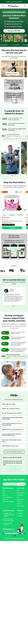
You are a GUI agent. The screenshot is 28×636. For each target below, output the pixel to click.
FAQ (18, 490)
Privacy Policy (20, 505)
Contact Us (5, 499)
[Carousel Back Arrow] (4, 69)
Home (4, 490)
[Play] (10, 158)
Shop (4, 492)
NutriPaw (10, 538)
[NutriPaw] (13, 6)
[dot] (13, 175)
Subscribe (21, 484)
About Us (5, 495)
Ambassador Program (8, 501)
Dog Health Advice (7, 497)
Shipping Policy (21, 492)
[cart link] (24, 6)
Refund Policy (20, 499)
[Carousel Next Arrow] (24, 69)
